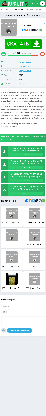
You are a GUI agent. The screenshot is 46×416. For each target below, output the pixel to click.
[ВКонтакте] (23, 30)
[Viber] (36, 30)
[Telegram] (30, 30)
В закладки (28, 25)
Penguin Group (25, 62)
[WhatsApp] (40, 30)
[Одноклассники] (26, 30)
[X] (33, 30)
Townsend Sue (25, 66)
